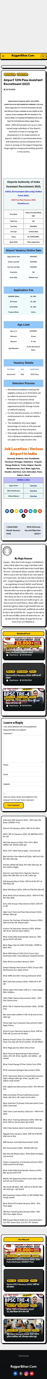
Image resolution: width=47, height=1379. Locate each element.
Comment (8, 734)
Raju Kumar (25, 558)
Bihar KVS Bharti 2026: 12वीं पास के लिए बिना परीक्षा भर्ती (23, 890)
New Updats (22, 74)
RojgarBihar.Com (22, 55)
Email (5, 774)
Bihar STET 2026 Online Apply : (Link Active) (21, 851)
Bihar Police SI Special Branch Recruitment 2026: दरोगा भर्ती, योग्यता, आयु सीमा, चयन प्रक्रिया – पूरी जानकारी (22, 1056)
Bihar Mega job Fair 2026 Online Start (19, 1048)
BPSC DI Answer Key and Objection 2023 (33, 530)
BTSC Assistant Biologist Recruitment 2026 (21, 1070)
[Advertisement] (23, 28)
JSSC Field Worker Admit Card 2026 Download (22, 1128)
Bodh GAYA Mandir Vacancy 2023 (13, 530)
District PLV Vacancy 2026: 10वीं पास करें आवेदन (23, 676)
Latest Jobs (9, 74)
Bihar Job (10, 672)
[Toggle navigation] (3, 56)
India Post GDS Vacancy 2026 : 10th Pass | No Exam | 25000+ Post (22, 651)
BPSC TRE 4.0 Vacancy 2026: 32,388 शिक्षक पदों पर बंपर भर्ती (23, 701)
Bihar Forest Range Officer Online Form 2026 (22, 1064)
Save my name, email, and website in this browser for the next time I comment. (20, 798)
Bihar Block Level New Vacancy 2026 (18, 962)
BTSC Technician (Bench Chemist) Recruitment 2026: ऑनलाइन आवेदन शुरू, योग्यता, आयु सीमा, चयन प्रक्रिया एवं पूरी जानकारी (23, 1078)
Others (35, 646)
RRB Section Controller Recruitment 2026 (20, 1142)
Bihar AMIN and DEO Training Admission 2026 (22, 976)
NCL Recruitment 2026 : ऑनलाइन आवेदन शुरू (20, 1148)
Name (5, 765)
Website (6, 784)
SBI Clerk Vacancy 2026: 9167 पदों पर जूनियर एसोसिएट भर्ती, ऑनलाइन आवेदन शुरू (23, 1335)
